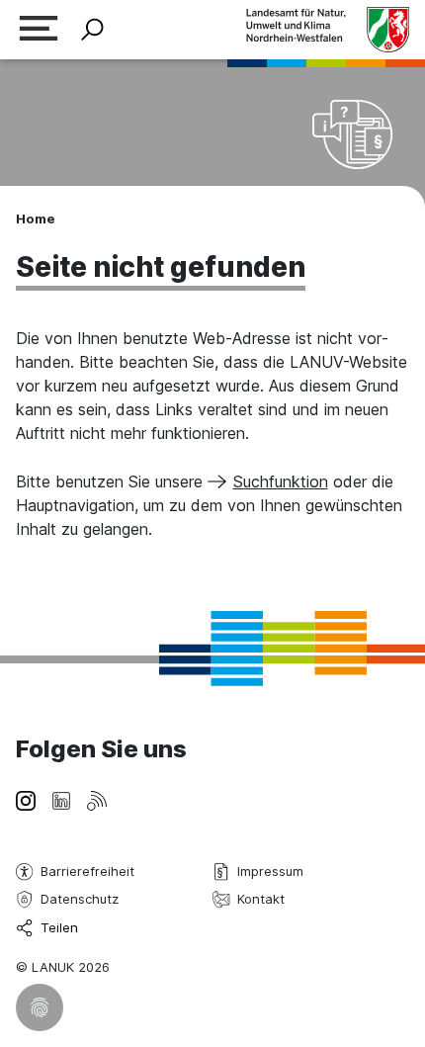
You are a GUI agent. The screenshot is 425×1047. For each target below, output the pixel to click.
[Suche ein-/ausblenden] (92, 30)
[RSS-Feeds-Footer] (97, 799)
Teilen (59, 927)
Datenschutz (80, 899)
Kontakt (261, 899)
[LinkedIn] (61, 799)
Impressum (270, 871)
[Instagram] (26, 799)
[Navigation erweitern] (38, 30)
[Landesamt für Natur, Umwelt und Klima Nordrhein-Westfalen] (327, 29)
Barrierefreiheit (87, 871)
